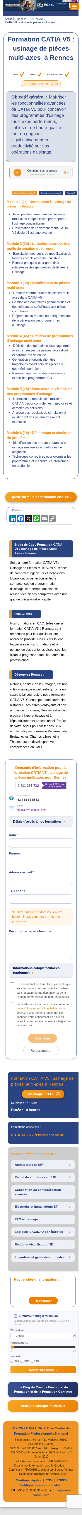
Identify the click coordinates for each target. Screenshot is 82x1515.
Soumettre (42, 1038)
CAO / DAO (36, 19)
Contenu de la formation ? (24, 193)
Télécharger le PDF (42, 1094)
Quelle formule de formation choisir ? (41, 497)
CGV (49, 1480)
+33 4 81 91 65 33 (27, 799)
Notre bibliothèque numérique (43, 1406)
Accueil (9, 19)
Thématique (17, 1330)
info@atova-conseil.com (31, 809)
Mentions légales (28, 1480)
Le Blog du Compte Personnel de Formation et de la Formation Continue (43, 1389)
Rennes (21, 19)
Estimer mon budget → (43, 1369)
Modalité (15, 1356)
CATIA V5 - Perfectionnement (39, 1135)
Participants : (19, 1342)
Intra (16, 1360)
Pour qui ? (71, 193)
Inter (26, 1360)
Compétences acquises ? (51, 193)
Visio (36, 1360)
